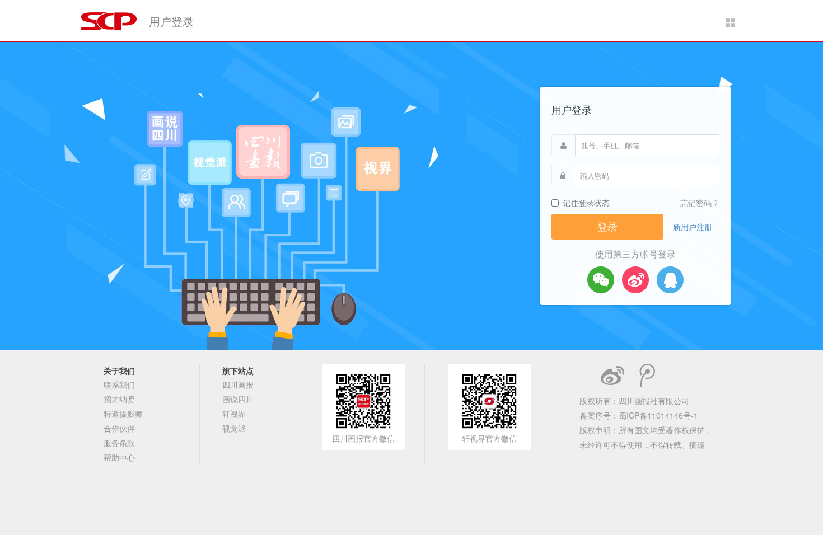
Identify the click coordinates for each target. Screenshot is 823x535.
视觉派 (234, 428)
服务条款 (119, 442)
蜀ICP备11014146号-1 (658, 415)
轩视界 (234, 413)
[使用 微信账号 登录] (600, 279)
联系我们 (119, 384)
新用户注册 (692, 226)
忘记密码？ (699, 202)
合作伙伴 (119, 428)
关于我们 (119, 370)
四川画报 (238, 384)
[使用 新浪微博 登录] (635, 279)
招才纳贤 (119, 399)
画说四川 (238, 399)
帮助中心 (119, 457)
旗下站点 (238, 370)
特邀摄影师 (123, 413)
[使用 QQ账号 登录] (670, 279)
